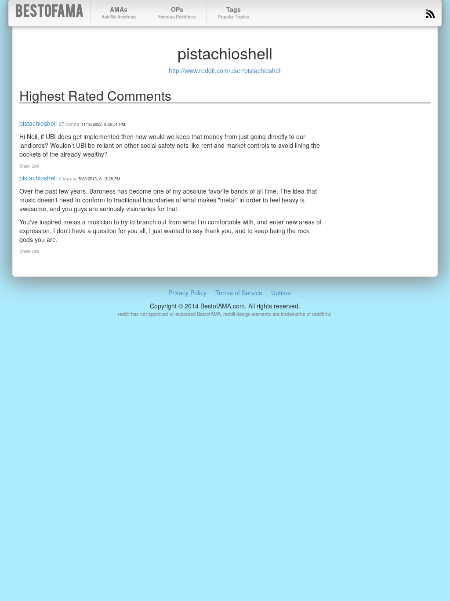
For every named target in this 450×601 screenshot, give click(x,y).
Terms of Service (238, 292)
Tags (233, 12)
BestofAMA (49, 12)
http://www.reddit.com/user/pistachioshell (225, 70)
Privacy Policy (187, 292)
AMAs (119, 12)
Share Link (29, 166)
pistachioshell (38, 123)
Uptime (281, 292)
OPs (177, 12)
